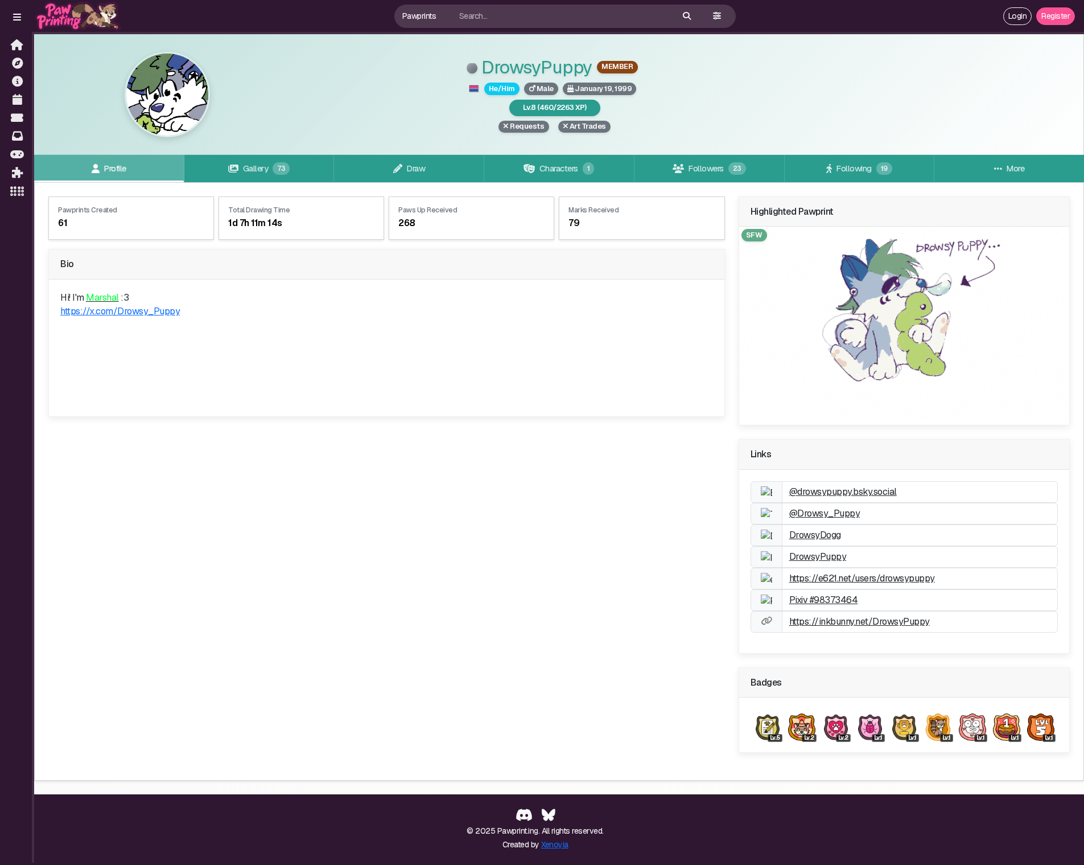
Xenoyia (554, 844)
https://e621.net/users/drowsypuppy (862, 578)
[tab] (109, 168)
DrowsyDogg (815, 535)
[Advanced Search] (717, 16)
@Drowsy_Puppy (824, 513)
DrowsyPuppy (534, 67)
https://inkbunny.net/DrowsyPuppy (859, 622)
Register (1055, 16)
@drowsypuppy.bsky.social (843, 492)
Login (1017, 16)
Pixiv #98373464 (823, 600)
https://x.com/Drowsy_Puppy (120, 311)
